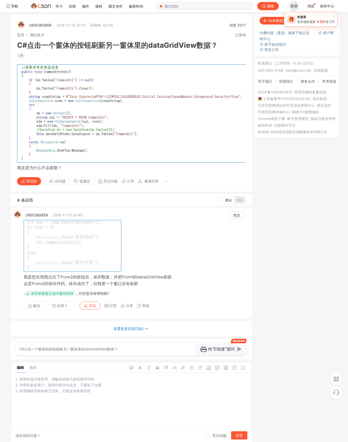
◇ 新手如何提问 (273, 44)
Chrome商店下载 (271, 119)
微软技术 (37, 35)
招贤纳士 (286, 81)
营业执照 (320, 99)
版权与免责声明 (323, 119)
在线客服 (321, 70)
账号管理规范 (298, 119)
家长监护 (324, 105)
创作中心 (327, 6)
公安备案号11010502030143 (287, 99)
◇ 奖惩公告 (269, 49)
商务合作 (308, 81)
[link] (20, 35)
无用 (62, 305)
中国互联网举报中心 (274, 112)
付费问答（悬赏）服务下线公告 (285, 33)
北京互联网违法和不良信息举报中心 (286, 105)
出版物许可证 (285, 125)
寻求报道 (329, 81)
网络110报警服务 (305, 112)
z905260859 (40, 25)
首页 (20, 35)
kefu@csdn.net (298, 70)
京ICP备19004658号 (275, 92)
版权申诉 (265, 125)
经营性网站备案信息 (310, 92)
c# (21, 55)
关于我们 (265, 81)
